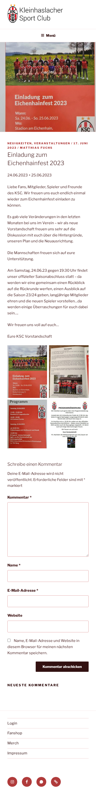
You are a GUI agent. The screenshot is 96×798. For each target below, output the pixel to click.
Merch (13, 743)
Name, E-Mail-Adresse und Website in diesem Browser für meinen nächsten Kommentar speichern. (43, 646)
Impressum (17, 753)
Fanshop (14, 733)
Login (12, 723)
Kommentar (19, 497)
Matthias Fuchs (36, 147)
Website (14, 615)
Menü (50, 35)
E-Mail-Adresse (22, 590)
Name (13, 565)
